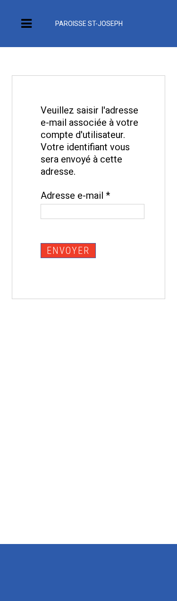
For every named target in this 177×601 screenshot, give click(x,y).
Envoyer (68, 250)
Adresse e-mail (75, 195)
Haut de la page (141, 591)
